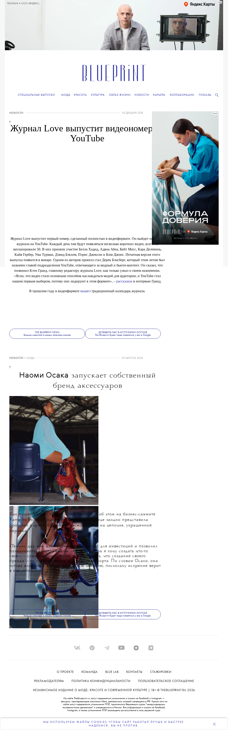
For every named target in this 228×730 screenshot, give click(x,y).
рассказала (124, 281)
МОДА (30, 358)
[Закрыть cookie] (214, 724)
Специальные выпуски (36, 95)
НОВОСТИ (16, 113)
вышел (85, 291)
